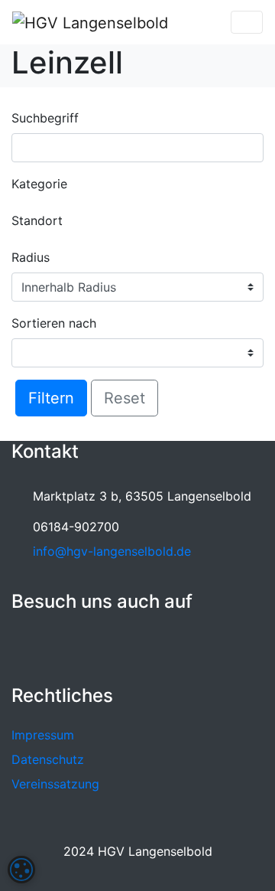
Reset (124, 398)
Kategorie (39, 183)
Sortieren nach (53, 323)
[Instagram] (58, 646)
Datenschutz (47, 759)
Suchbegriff (45, 118)
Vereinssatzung (55, 783)
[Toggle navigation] (247, 22)
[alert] (21, 869)
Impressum (42, 734)
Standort (37, 220)
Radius (30, 257)
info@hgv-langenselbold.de (112, 551)
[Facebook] (25, 646)
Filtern (51, 398)
